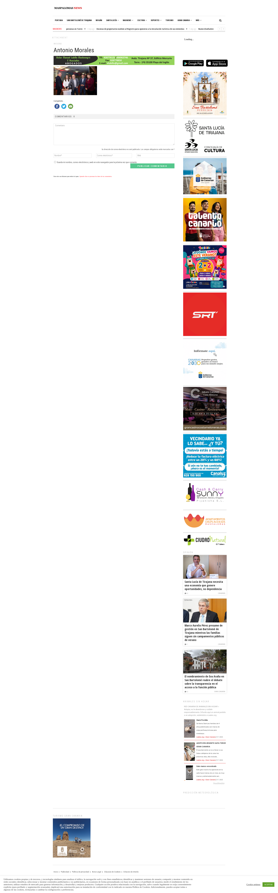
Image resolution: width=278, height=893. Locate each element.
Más (197, 20)
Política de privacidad (80, 872)
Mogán (99, 20)
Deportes (155, 20)
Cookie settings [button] (253, 884)
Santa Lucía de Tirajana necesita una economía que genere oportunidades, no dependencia (204, 585)
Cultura (141, 20)
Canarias (221, 593)
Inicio (56, 872)
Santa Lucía (111, 20)
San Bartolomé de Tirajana (79, 20)
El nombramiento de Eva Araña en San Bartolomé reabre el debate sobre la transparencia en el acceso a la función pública (204, 681)
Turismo (169, 20)
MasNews (127, 20)
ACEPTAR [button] (268, 884)
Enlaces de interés (131, 872)
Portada (59, 20)
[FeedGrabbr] (205, 783)
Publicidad (65, 872)
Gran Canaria (184, 20)
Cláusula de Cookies (112, 872)
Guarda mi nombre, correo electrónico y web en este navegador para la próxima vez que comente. (97, 162)
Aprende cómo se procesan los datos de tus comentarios (95, 176)
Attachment (60, 37)
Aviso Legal (96, 872)
